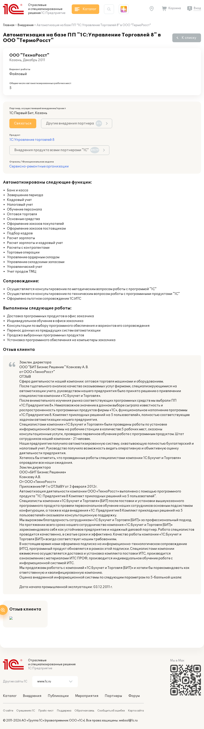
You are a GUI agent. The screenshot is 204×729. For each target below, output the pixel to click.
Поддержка (64, 710)
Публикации (58, 696)
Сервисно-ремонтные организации (39, 166)
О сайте (8, 710)
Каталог (10, 696)
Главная (8, 25)
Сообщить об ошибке (111, 710)
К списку (189, 38)
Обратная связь (84, 710)
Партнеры (113, 696)
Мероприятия (86, 696)
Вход (197, 8)
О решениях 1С (25, 710)
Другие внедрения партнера (73, 123)
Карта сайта (136, 710)
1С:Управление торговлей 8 (31, 140)
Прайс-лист (46, 710)
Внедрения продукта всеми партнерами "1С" (56, 150)
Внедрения (25, 25)
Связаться (22, 123)
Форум (134, 696)
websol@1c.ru (128, 720)
